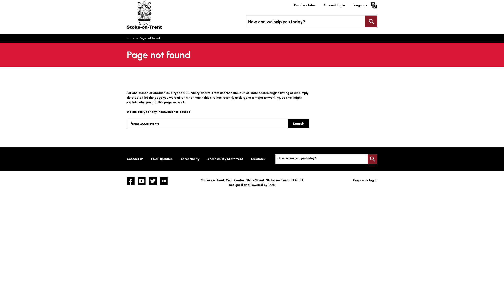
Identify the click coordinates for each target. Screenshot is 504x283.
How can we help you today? (276, 21)
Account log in (334, 5)
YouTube (142, 181)
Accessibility (190, 159)
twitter (153, 181)
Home (130, 38)
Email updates (305, 5)
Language (360, 5)
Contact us (135, 159)
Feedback (258, 159)
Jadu (271, 185)
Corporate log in (365, 180)
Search (371, 21)
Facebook (131, 181)
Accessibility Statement (225, 159)
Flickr (164, 181)
